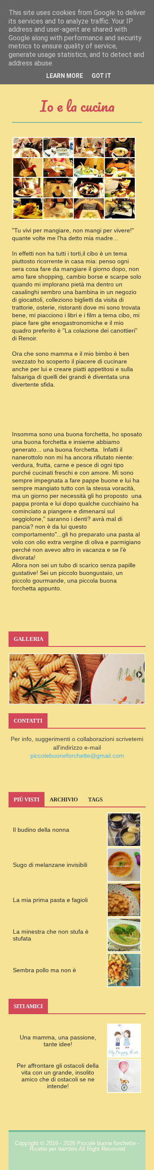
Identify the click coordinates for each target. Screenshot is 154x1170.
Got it (101, 75)
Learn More (64, 75)
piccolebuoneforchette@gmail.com (77, 755)
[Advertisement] (77, 417)
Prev (15, 674)
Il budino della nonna (41, 829)
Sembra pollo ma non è (44, 970)
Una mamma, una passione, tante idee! (58, 1041)
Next (139, 674)
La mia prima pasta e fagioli (50, 899)
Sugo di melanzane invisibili (50, 864)
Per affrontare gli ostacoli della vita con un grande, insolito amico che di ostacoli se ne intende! (58, 1076)
